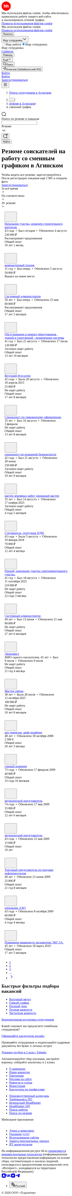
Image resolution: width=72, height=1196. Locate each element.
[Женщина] (11, 369)
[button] (6, 73)
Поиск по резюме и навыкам (20, 118)
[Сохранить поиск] (5, 136)
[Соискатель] (11, 863)
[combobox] (19, 123)
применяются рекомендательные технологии (34, 1152)
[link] (8, 64)
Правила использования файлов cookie (27, 30)
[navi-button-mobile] (5, 85)
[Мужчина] (11, 217)
